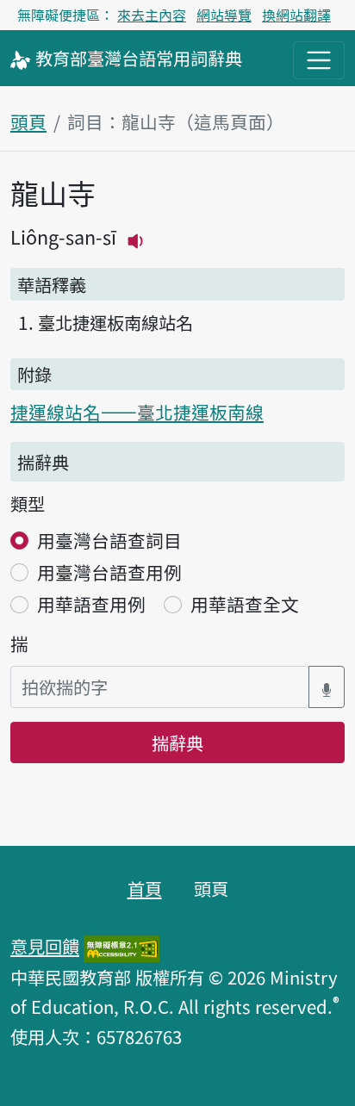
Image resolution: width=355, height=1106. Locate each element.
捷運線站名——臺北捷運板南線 (137, 412)
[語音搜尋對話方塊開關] (326, 687)
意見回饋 (44, 946)
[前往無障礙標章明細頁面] (121, 946)
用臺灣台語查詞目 (109, 540)
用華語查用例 (91, 604)
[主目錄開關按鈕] (319, 60)
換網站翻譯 (296, 14)
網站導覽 (224, 14)
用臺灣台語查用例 (109, 572)
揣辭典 (177, 742)
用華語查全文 (244, 604)
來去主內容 (151, 14)
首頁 (145, 888)
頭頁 (28, 121)
